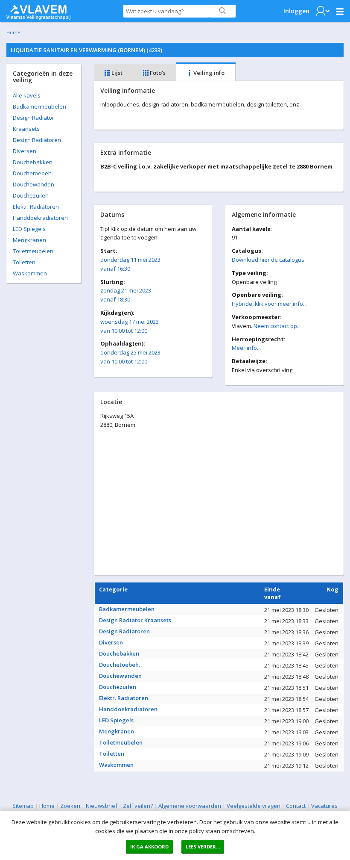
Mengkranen (29, 240)
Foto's (157, 73)
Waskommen (30, 273)
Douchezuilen (31, 195)
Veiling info (208, 73)
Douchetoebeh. (33, 173)
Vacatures (324, 806)
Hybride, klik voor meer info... (269, 303)
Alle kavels (27, 95)
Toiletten (24, 262)
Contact (296, 806)
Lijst (116, 73)
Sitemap (23, 806)
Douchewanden (33, 184)
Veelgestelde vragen (253, 806)
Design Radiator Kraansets (135, 620)
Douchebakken (32, 162)
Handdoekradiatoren (40, 218)
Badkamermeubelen (39, 106)
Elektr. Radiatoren (36, 206)
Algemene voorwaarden (189, 806)
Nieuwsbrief (101, 806)
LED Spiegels (29, 229)
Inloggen (296, 11)
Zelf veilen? (138, 806)
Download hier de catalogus (268, 259)
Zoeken (70, 806)
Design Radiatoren (37, 140)
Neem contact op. (276, 326)
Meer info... (246, 348)
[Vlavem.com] (38, 10)
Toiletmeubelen (33, 251)
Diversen (24, 151)
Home (13, 32)
